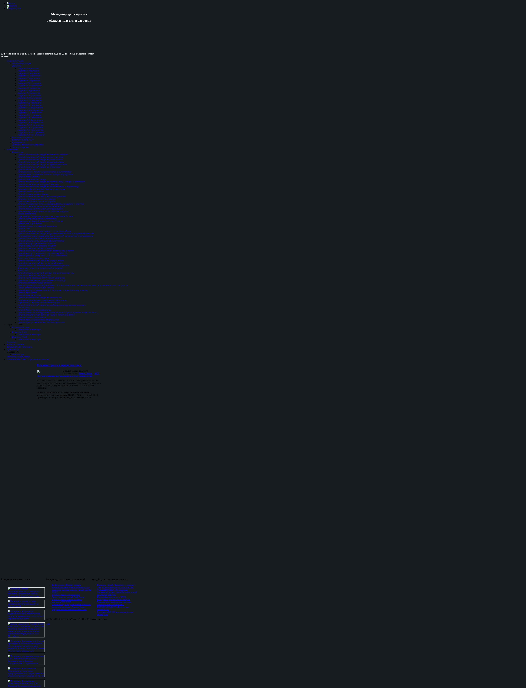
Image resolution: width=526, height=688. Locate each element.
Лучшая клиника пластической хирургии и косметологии (45, 172)
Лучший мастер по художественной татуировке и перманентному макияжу (53, 290)
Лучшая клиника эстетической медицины (37, 226)
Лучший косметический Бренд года (34, 275)
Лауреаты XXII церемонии (30, 120)
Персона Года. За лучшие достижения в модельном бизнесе (45, 216)
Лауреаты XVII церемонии (30, 108)
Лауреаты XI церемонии (29, 93)
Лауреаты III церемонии (29, 73)
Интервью (11, 342)
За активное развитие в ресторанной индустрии (40, 268)
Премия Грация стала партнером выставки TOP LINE (67, 600)
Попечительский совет (22, 140)
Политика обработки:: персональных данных (28, 359)
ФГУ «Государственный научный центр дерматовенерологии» (68, 374)
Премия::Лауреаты (15, 61)
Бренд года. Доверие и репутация (33, 258)
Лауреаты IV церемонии (29, 76)
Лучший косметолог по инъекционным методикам (41, 206)
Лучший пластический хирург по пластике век (40, 297)
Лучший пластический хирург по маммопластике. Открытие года (48, 186)
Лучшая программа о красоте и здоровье (36, 201)
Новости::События (15, 344)
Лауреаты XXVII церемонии (31, 132)
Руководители (18, 142)
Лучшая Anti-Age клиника (30, 223)
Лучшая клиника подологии (31, 191)
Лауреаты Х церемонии (29, 90)
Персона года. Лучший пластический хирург (39, 302)
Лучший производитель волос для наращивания (40, 209)
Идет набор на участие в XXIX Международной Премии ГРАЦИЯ (113, 598)
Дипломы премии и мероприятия (27, 145)
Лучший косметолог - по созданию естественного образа (44, 231)
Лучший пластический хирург (32, 179)
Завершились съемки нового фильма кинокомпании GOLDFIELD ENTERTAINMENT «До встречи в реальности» (114, 606)
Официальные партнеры (29, 329)
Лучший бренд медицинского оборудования (38, 320)
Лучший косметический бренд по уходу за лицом (41, 260)
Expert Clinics (85, 373)
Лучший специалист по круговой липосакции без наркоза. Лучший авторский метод (57, 312)
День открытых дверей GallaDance (68, 597)
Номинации (17, 152)
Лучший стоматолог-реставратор (33, 194)
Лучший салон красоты (28, 177)
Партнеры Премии (21, 327)
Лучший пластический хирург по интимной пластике (43, 154)
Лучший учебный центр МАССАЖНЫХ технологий (42, 255)
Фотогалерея (18, 354)
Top (48, 624)
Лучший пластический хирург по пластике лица (40, 157)
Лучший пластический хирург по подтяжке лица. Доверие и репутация (51, 182)
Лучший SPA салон (27, 169)
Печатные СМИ (19, 332)
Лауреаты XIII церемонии (30, 98)
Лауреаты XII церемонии (29, 95)
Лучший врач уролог (27, 292)
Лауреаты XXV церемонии (30, 127)
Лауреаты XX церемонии (29, 115)
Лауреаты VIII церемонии (30, 85)
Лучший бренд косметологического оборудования (41, 322)
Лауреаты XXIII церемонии (30, 122)
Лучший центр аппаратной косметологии (37, 219)
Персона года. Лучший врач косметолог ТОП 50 (40, 221)
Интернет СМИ (19, 337)
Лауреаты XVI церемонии (30, 105)
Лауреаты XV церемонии (29, 103)
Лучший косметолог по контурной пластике (38, 184)
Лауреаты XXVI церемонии (31, 130)
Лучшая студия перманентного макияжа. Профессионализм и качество (51, 204)
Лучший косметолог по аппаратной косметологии (41, 241)
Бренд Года (23, 270)
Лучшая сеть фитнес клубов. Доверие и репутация (41, 189)
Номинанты (12, 149)
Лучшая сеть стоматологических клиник (36, 199)
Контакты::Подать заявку (18, 357)
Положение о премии (22, 137)
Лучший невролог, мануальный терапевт (37, 246)
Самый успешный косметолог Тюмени (36, 288)
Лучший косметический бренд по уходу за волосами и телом (46, 315)
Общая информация (21, 63)
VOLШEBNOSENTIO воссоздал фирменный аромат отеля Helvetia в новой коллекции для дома (117, 592)
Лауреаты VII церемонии (29, 83)
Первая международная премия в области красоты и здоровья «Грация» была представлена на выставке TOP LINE (71, 607)
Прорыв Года (24, 228)
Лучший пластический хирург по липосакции (39, 167)
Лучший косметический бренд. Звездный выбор (40, 263)
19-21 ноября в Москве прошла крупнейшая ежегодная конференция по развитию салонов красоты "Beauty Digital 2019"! (71, 588)
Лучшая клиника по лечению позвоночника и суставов (43, 265)
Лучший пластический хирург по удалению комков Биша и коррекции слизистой (56, 233)
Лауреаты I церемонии (28, 68)
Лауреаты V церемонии (29, 78)
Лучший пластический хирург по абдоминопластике (42, 164)
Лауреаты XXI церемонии (30, 117)
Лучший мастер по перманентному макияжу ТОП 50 (42, 253)
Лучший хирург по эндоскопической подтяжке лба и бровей (46, 251)
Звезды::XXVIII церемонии (19, 347)
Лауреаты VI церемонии (29, 80)
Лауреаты (16, 66)
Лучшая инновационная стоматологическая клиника (42, 300)
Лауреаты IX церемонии (29, 88)
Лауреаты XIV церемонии (30, 100)
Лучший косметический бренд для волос (37, 248)
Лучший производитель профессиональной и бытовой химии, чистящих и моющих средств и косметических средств (73, 285)
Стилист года (24, 307)
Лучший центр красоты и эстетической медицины (41, 278)
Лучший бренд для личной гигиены (34, 310)
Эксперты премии (20, 147)
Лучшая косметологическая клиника (35, 283)
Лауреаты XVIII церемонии (30, 110)
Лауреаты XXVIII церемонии (31, 135)
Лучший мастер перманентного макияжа (37, 243)
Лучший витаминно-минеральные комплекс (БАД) (41, 280)
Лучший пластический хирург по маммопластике (41, 162)
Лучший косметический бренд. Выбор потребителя (42, 196)
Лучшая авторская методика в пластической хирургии (43, 211)
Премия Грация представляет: (59, 365)
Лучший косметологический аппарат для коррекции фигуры (46, 273)
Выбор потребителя (27, 214)
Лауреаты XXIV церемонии (31, 125)
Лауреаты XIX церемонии (30, 112)
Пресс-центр (12, 349)
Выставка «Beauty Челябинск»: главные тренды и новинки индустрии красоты (115, 586)
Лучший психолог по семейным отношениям (39, 238)
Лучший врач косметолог (29, 295)
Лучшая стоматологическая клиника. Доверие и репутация (45, 174)
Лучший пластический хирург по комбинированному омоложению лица (52, 305)
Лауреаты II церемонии (28, 71)
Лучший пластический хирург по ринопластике (40, 159)
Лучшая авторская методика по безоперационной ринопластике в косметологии (55, 236)
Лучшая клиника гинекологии (32, 317)
